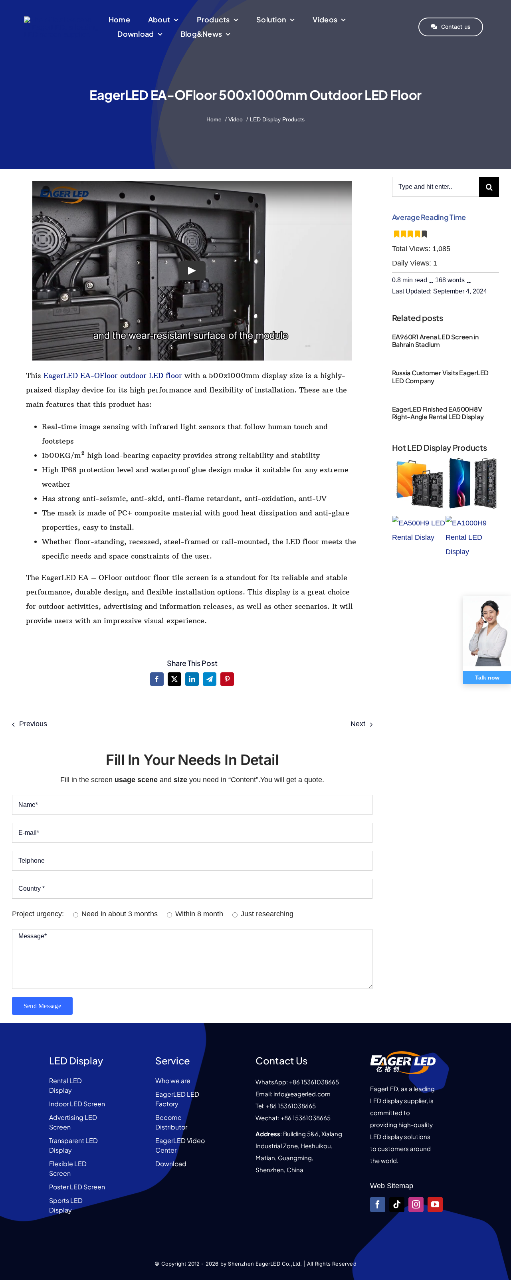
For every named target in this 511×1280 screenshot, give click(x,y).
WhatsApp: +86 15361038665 (297, 1082)
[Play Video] (192, 270)
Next (358, 724)
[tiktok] (396, 1204)
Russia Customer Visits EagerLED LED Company (440, 376)
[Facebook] (157, 679)
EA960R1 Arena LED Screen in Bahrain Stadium (435, 341)
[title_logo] (61, 20)
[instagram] (416, 1204)
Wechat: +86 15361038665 (293, 1117)
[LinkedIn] (192, 679)
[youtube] (435, 1204)
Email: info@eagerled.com (293, 1094)
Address (268, 1133)
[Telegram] (209, 679)
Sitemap (400, 1186)
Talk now (487, 677)
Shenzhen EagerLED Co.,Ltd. (265, 1263)
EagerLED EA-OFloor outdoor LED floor (113, 375)
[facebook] (377, 1204)
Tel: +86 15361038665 (286, 1106)
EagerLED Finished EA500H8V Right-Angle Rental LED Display (438, 413)
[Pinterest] (227, 679)
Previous (33, 724)
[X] (174, 679)
